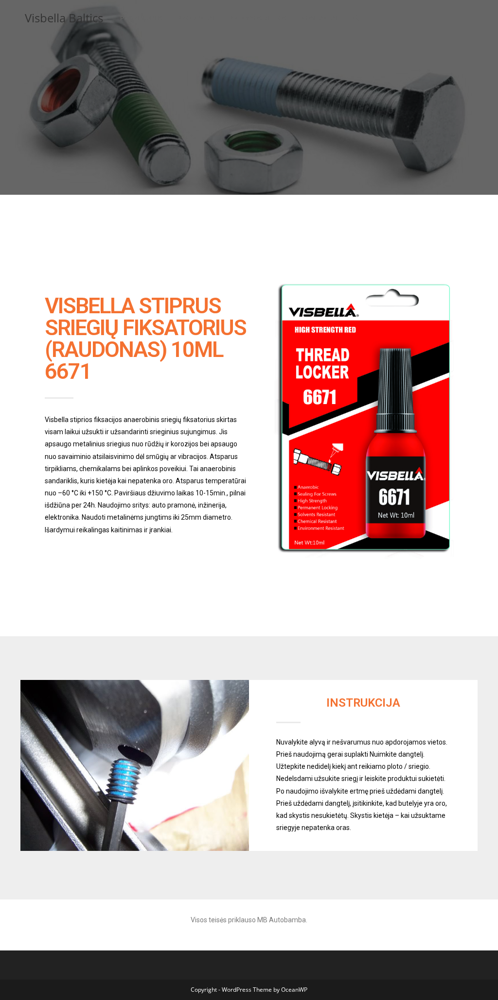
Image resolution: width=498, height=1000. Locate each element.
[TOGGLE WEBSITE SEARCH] (355, 18)
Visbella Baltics (64, 18)
